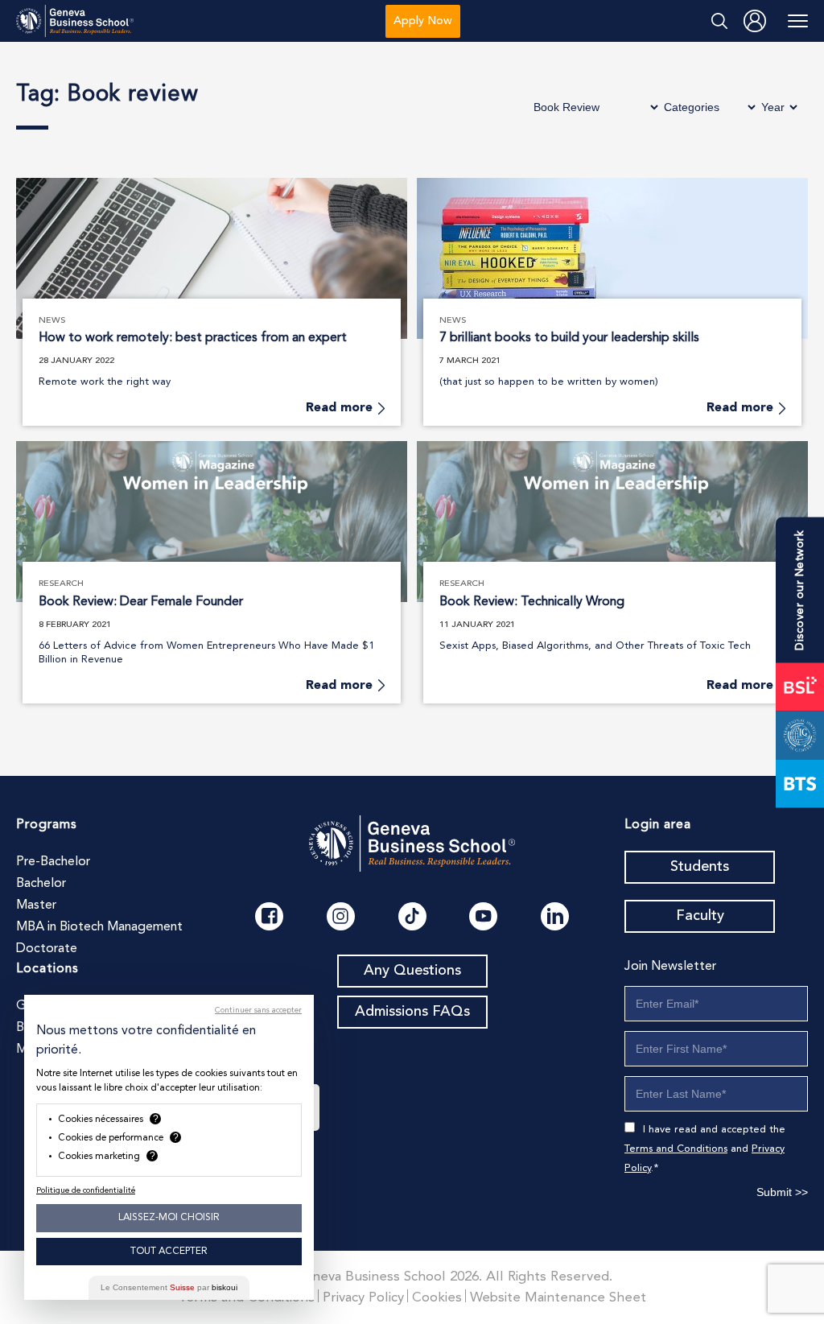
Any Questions (412, 970)
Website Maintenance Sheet (558, 1298)
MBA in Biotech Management (99, 927)
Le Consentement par (169, 1287)
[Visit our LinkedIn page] (555, 916)
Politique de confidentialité (85, 1190)
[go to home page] (75, 21)
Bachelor (41, 883)
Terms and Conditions (675, 1149)
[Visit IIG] (800, 735)
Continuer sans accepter (258, 1010)
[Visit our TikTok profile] (412, 916)
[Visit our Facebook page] (269, 916)
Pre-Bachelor (53, 862)
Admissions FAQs (412, 1011)
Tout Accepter (169, 1251)
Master (36, 905)
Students (699, 867)
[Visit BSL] (800, 686)
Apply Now (422, 21)
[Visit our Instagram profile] (341, 916)
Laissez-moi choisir (169, 1218)
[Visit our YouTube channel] (483, 916)
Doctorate (46, 948)
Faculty (700, 916)
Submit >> (782, 1192)
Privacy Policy (363, 1298)
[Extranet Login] (755, 21)
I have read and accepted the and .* (704, 1148)
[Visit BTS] (800, 783)
